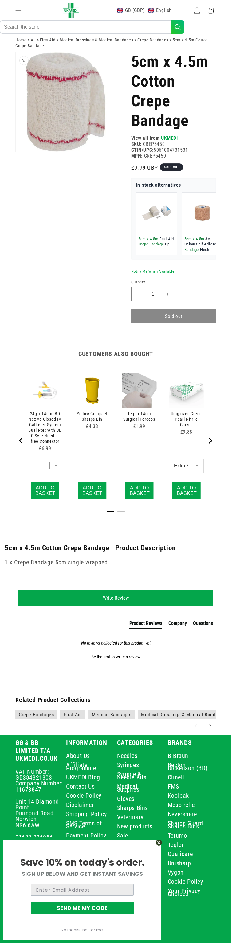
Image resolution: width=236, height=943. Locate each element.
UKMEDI (169, 138)
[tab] (145, 624)
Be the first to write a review (115, 657)
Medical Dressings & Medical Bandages (96, 39)
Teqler (176, 844)
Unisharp (179, 863)
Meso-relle (181, 805)
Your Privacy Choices (184, 892)
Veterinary (130, 817)
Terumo (177, 835)
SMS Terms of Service (84, 825)
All (33, 39)
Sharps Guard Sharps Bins (185, 825)
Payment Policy (86, 835)
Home (20, 39)
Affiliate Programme (81, 766)
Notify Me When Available (153, 271)
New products (135, 826)
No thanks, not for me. (82, 930)
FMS (173, 786)
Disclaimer (80, 805)
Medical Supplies (128, 788)
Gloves (126, 798)
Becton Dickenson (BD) (187, 766)
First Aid (47, 39)
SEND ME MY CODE (82, 908)
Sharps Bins (132, 808)
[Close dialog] (159, 843)
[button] (18, 10)
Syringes (128, 765)
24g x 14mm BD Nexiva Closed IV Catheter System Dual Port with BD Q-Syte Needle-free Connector (45, 427)
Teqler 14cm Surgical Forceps (139, 416)
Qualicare (180, 854)
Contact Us (80, 786)
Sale (122, 835)
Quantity (138, 282)
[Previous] (21, 440)
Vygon (176, 872)
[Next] (210, 440)
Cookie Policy (83, 795)
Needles (127, 756)
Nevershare (182, 814)
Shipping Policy (86, 814)
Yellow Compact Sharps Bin (92, 416)
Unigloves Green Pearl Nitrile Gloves (186, 419)
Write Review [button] (116, 598)
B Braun (178, 756)
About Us (78, 756)
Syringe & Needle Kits (132, 775)
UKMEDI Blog (83, 777)
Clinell (176, 777)
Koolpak (178, 795)
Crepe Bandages (152, 39)
